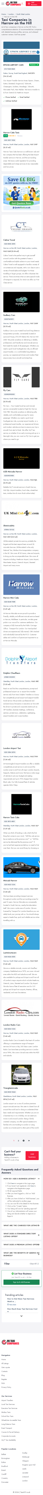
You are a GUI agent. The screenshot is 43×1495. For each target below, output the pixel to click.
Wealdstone (7, 1096)
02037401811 (9, 319)
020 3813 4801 (9, 821)
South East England (20, 73)
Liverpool (25, 1477)
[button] (38, 1264)
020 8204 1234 (9, 1029)
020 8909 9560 (10, 1092)
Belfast (3, 1454)
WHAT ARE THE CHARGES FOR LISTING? (21, 1225)
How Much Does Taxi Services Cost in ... (22, 1310)
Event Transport (6, 1428)
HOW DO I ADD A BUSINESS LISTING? (20, 1178)
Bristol (3, 1470)
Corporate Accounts (8, 1436)
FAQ (3, 1383)
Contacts (4, 1371)
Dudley (24, 1453)
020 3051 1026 (9, 140)
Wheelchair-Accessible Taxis (11, 1420)
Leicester (25, 1473)
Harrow (6, 144)
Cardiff (3, 1474)
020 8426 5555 (9, 957)
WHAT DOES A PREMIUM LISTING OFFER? (21, 1244)
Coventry (4, 1478)
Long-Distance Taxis (8, 1424)
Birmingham (5, 1458)
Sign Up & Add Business (21, 1282)
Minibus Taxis (5, 1412)
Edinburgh (25, 1457)
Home (3, 1359)
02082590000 (9, 394)
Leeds (24, 1469)
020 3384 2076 (9, 752)
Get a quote (5, 1367)
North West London (16, 144)
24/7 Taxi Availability (8, 1440)
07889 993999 (9, 677)
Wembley (6, 681)
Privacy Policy (6, 1387)
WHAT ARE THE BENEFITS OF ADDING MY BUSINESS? (21, 1254)
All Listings (4, 1363)
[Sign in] (22, 3)
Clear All (33, 1264)
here (12, 1183)
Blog (3, 1375)
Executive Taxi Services (9, 1408)
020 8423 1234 (9, 885)
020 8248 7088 (9, 602)
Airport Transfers (7, 1400)
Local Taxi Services (8, 1404)
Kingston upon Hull (28, 1465)
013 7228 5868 (9, 69)
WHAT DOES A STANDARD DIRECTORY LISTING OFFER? (20, 1235)
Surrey (11, 73)
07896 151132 (9, 530)
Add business (32, 1155)
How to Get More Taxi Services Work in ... (20, 1300)
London (26, 144)
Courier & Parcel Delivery (10, 1432)
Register (4, 1379)
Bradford (4, 1466)
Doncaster (4, 1482)
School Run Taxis (7, 1416)
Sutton (5, 73)
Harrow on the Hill (9, 248)
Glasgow (25, 1461)
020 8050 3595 (9, 244)
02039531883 (9, 476)
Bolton (3, 1462)
